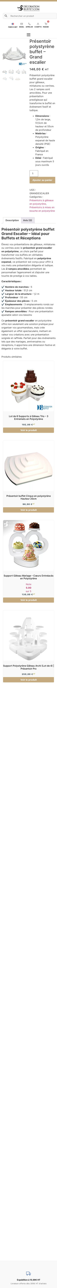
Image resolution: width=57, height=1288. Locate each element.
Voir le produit (28, 430)
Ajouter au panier (42, 180)
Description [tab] (12, 220)
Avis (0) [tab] (27, 220)
